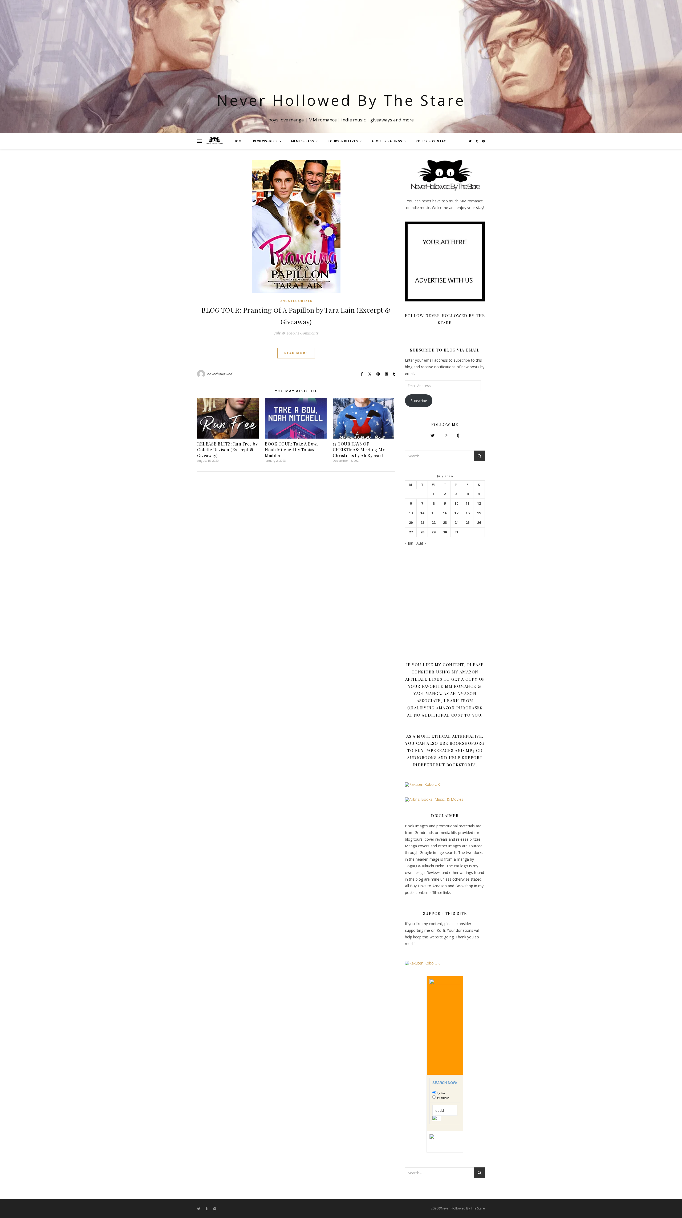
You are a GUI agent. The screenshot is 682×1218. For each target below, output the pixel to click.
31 (456, 532)
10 (456, 503)
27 (411, 532)
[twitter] (470, 141)
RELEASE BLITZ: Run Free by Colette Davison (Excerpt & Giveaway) (227, 449)
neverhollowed (219, 373)
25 (467, 523)
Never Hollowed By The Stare (341, 100)
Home (238, 141)
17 (456, 513)
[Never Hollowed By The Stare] (214, 141)
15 (433, 513)
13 (411, 513)
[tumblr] (477, 141)
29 (433, 532)
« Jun (409, 543)
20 (411, 523)
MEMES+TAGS (302, 141)
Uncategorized (296, 301)
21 (422, 523)
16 (445, 513)
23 (445, 523)
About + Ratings (387, 141)
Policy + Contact (432, 141)
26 (479, 523)
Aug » (421, 543)
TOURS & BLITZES (343, 141)
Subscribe (419, 400)
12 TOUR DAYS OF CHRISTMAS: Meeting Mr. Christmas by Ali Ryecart (359, 449)
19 (479, 513)
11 (467, 503)
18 (467, 513)
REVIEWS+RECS (265, 141)
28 (422, 532)
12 (479, 503)
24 (456, 523)
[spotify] (483, 141)
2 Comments (307, 333)
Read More (296, 353)
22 (433, 523)
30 (445, 532)
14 (422, 513)
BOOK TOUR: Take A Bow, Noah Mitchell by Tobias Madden (291, 449)
